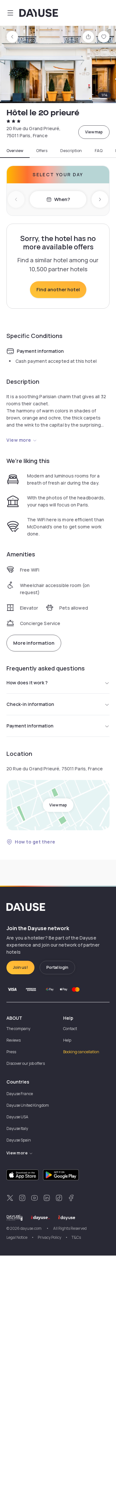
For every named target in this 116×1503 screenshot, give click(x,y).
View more (18, 440)
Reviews (13, 1040)
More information (33, 643)
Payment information (29, 726)
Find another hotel (58, 289)
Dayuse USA (17, 1117)
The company (18, 1028)
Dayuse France (19, 1093)
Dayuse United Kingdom (27, 1105)
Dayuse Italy (17, 1128)
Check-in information (30, 704)
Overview (14, 150)
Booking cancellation (81, 1052)
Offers (41, 150)
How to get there (35, 842)
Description (71, 150)
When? (62, 199)
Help (67, 1040)
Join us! (20, 967)
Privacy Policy (49, 1237)
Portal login (57, 967)
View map (94, 132)
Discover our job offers (25, 1063)
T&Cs (76, 1237)
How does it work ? (27, 682)
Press (11, 1052)
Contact (70, 1028)
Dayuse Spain (18, 1140)
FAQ (98, 150)
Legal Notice (16, 1237)
